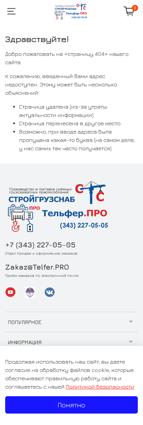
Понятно (71, 405)
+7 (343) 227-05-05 (40, 244)
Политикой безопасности (100, 386)
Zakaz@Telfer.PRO (37, 267)
